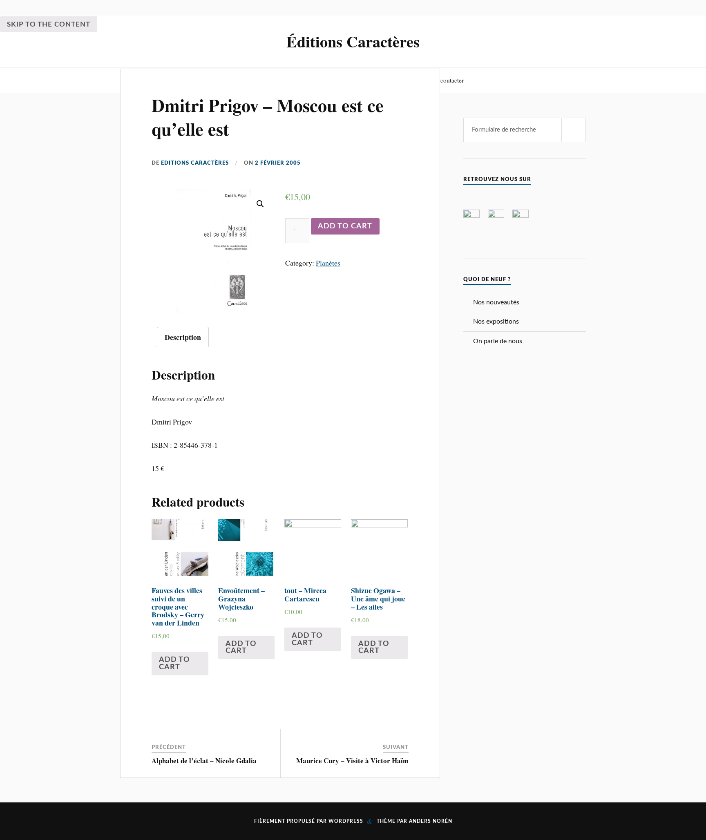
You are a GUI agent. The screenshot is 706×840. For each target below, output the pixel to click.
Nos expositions (496, 321)
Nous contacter (444, 80)
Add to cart (345, 226)
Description (183, 337)
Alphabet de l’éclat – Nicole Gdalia (204, 760)
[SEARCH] (573, 130)
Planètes (328, 263)
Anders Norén (430, 821)
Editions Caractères (195, 163)
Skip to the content (48, 24)
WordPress (345, 821)
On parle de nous (497, 341)
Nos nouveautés (496, 302)
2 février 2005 (278, 163)
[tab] (183, 337)
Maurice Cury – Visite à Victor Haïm (352, 760)
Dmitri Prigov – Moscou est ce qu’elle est (268, 116)
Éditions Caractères (353, 41)
